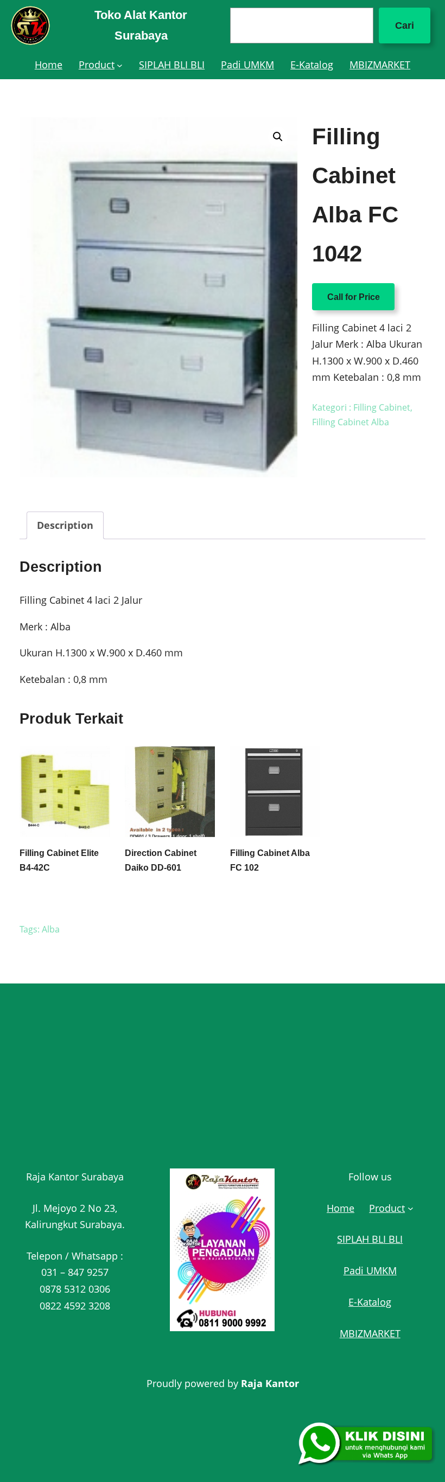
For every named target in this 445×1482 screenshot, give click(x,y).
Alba (51, 929)
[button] (278, 136)
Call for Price (353, 297)
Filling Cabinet (381, 407)
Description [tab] (65, 525)
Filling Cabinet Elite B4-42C (59, 860)
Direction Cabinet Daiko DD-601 (160, 860)
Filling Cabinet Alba (350, 422)
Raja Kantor (270, 1383)
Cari (404, 25)
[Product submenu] (120, 65)
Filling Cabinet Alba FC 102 (270, 860)
